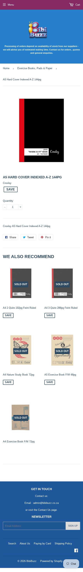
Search (12, 543)
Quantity (8, 200)
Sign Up (73, 525)
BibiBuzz (31, 561)
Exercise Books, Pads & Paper (34, 68)
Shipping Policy (63, 543)
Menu (11, 4)
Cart (77, 4)
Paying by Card (42, 543)
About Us (25, 543)
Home (6, 68)
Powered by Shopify (51, 561)
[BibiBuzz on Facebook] (76, 551)
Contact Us (44, 509)
